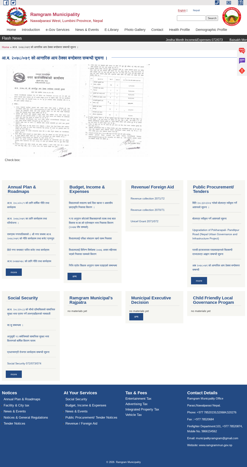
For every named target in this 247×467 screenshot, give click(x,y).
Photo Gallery (134, 30)
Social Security (76, 399)
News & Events (87, 30)
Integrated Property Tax (142, 409)
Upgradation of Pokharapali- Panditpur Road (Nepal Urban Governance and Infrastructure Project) (215, 234)
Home (11, 30)
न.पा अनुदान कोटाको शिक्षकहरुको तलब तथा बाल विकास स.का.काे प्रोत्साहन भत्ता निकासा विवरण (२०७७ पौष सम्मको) (92, 223)
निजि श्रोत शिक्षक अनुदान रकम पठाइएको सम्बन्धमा (93, 265)
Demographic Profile (211, 30)
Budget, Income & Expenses (85, 405)
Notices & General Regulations (26, 417)
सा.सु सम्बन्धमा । (15, 325)
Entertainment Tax (138, 398)
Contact (157, 30)
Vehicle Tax (133, 415)
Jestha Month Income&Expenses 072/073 (190, 39)
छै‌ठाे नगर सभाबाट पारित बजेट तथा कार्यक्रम (28, 249)
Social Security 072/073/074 (24, 363)
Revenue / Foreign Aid (81, 423)
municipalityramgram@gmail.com (217, 438)
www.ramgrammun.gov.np (216, 445)
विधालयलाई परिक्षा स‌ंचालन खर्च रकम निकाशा (90, 238)
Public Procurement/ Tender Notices (91, 417)
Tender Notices (14, 423)
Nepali (196, 10)
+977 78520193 (206, 412)
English (182, 10)
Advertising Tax (136, 404)
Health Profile (179, 30)
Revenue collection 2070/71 (148, 209)
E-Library (112, 30)
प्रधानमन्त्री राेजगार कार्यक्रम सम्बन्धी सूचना (28, 352)
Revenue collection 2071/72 (148, 198)
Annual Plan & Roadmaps (22, 399)
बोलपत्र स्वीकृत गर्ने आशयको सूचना (209, 218)
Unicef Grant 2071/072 (144, 221)
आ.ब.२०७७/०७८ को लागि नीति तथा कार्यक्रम (29, 261)
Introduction (31, 30)
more (14, 272)
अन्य (74, 276)
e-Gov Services (57, 30)
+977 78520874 (232, 426)
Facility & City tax (16, 405)
